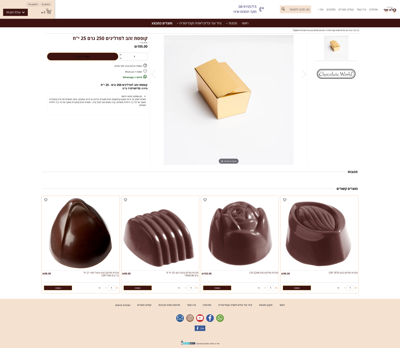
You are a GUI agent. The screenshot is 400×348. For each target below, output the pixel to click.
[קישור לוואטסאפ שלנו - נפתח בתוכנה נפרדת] (220, 318)
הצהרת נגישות (122, 305)
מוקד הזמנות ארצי (245, 11)
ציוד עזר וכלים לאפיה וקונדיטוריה (200, 23)
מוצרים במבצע (162, 23)
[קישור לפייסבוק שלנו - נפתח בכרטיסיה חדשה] (210, 318)
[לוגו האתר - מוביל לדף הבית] (390, 9)
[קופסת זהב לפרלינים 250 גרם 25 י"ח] (336, 48)
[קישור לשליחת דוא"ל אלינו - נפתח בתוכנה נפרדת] (180, 318)
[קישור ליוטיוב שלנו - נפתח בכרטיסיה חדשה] (200, 318)
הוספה (297, 287)
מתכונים (331, 9)
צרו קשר (361, 9)
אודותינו (373, 9)
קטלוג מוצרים (346, 9)
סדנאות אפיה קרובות (169, 304)
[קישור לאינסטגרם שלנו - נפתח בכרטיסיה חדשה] (190, 318)
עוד (321, 9)
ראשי (245, 23)
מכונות (232, 23)
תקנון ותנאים (265, 304)
